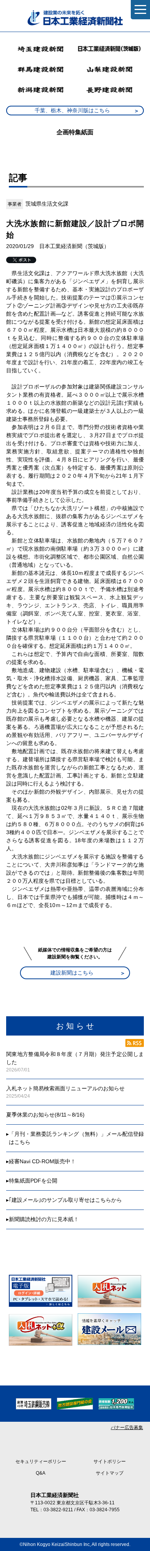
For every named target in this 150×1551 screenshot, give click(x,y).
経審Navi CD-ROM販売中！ (42, 1161)
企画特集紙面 (75, 132)
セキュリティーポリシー (40, 1461)
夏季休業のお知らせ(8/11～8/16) (45, 1115)
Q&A (40, 1473)
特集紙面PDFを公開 (33, 1181)
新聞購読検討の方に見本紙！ (44, 1219)
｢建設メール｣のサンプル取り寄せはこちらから (65, 1200)
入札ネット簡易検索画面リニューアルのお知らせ (65, 1088)
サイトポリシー (109, 1461)
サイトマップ (109, 1473)
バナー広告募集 (127, 1427)
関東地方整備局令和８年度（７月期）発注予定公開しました (75, 1058)
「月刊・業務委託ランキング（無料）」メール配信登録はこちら (76, 1138)
